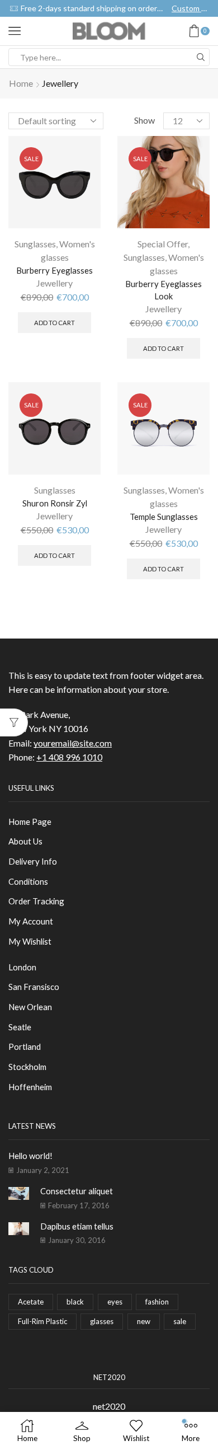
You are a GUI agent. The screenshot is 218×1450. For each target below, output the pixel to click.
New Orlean (30, 1007)
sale (179, 1321)
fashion (157, 1301)
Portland (24, 1046)
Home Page (29, 821)
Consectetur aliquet (76, 1191)
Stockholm (27, 1067)
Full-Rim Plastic (42, 1321)
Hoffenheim (30, 1087)
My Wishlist (29, 941)
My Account (30, 921)
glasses (101, 1321)
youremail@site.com (73, 743)
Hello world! (30, 1156)
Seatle (19, 1027)
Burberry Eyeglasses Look (163, 290)
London (22, 967)
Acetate (31, 1301)
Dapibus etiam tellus (76, 1226)
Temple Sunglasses (164, 517)
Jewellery (54, 283)
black (75, 1301)
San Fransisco (33, 987)
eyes (114, 1301)
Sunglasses (35, 243)
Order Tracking (36, 901)
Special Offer (163, 243)
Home (21, 83)
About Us (25, 841)
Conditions (28, 881)
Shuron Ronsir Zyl (54, 503)
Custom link (190, 8)
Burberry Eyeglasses (54, 270)
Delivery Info (32, 861)
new (143, 1321)
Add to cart (54, 322)
